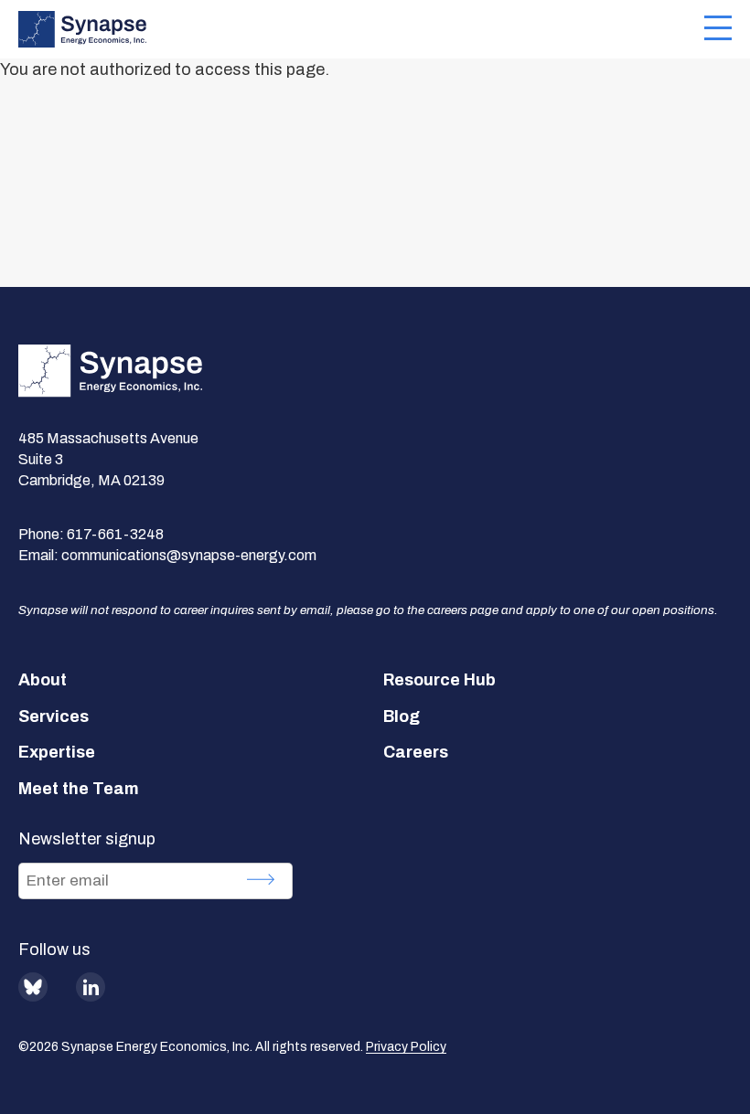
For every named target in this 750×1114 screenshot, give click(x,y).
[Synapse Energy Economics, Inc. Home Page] (361, 29)
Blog (401, 716)
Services (53, 716)
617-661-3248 (115, 534)
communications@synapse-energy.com (188, 555)
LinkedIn (90, 987)
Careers (415, 752)
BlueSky (33, 987)
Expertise (56, 752)
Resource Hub (439, 680)
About (42, 680)
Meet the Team (78, 789)
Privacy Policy (406, 1047)
